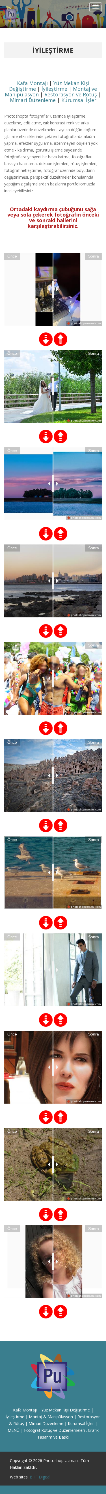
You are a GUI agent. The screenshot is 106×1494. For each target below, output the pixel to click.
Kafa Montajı (32, 83)
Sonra (93, 256)
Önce (12, 256)
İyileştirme (54, 88)
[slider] (53, 289)
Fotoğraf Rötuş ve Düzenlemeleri (54, 1430)
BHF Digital (40, 1477)
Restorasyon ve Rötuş (70, 94)
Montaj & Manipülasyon (51, 1416)
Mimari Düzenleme (33, 100)
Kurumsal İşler (78, 100)
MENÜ (14, 1430)
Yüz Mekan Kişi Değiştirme (65, 1410)
